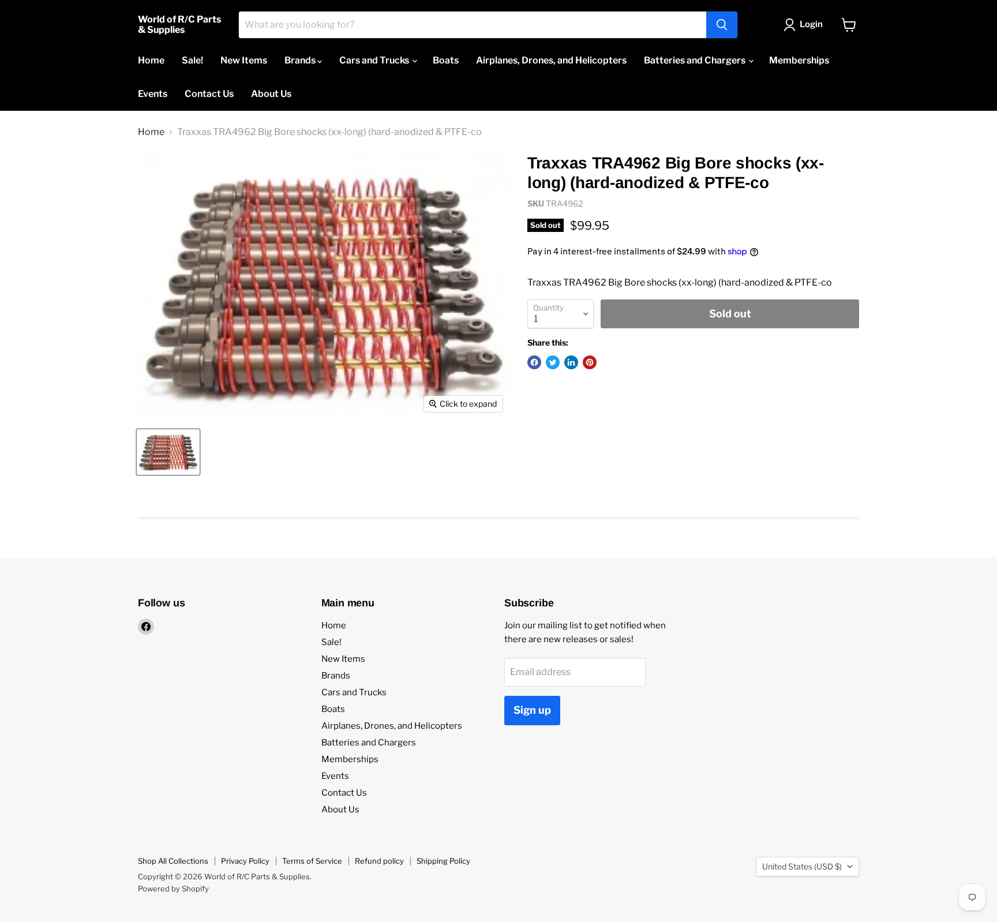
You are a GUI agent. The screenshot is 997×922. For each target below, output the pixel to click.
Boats (446, 60)
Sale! (192, 60)
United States (802, 866)
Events (152, 93)
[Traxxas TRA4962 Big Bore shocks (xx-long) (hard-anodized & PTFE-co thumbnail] (168, 452)
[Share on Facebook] (534, 362)
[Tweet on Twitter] (553, 362)
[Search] (721, 25)
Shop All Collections (173, 860)
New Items (243, 60)
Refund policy (379, 860)
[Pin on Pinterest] (590, 362)
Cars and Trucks (375, 60)
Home (151, 60)
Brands (300, 60)
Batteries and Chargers (695, 60)
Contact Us (209, 93)
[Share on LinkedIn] (571, 362)
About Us (271, 93)
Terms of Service (312, 860)
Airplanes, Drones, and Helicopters (551, 60)
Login (811, 24)
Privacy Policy (245, 860)
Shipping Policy (443, 860)
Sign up (532, 710)
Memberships (799, 60)
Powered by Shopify (173, 888)
